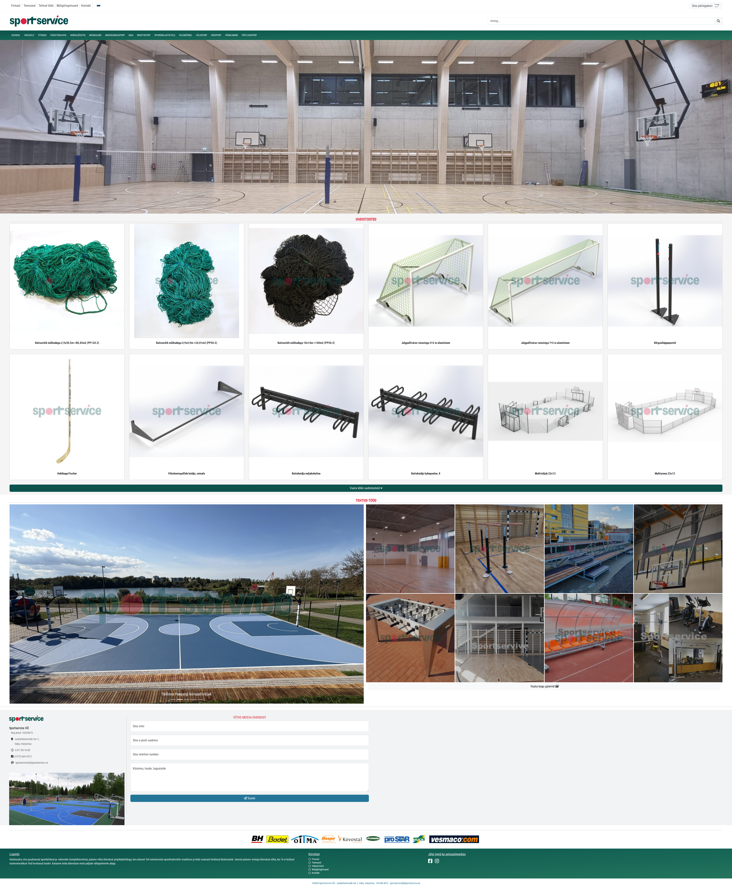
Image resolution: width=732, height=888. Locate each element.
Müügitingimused (67, 5)
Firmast (15, 5)
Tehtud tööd (46, 5)
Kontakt (86, 5)
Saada (251, 798)
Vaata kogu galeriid (543, 686)
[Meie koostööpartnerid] (258, 839)
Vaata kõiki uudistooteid (365, 488)
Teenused (29, 5)
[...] (173, 699)
